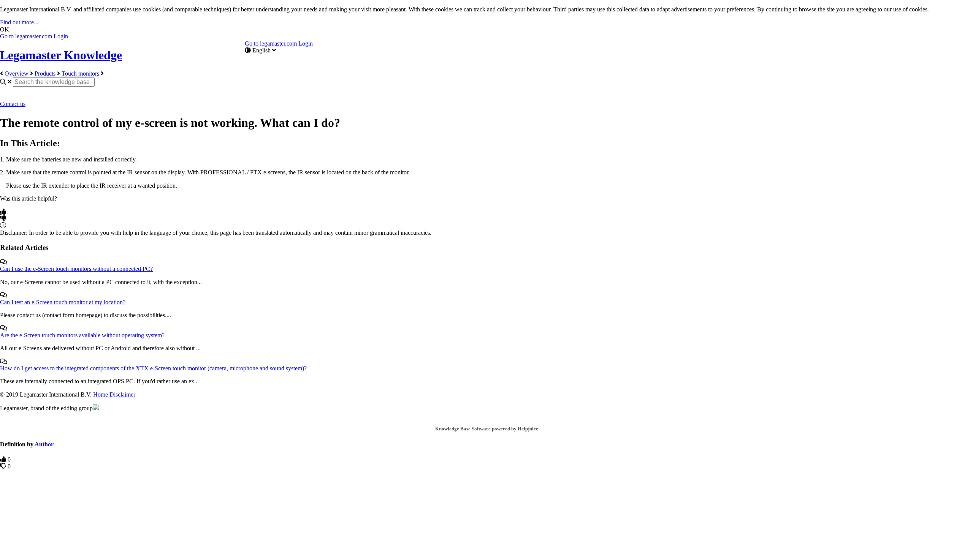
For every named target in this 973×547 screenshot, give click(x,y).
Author (44, 444)
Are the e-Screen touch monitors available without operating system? (82, 335)
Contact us (12, 104)
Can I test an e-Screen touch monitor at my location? (62, 302)
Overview (17, 73)
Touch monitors (80, 73)
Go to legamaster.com (26, 36)
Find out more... (19, 22)
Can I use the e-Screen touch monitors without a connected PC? (76, 269)
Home (100, 394)
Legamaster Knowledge (61, 55)
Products (45, 73)
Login (61, 36)
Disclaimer (122, 394)
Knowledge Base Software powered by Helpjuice (486, 429)
